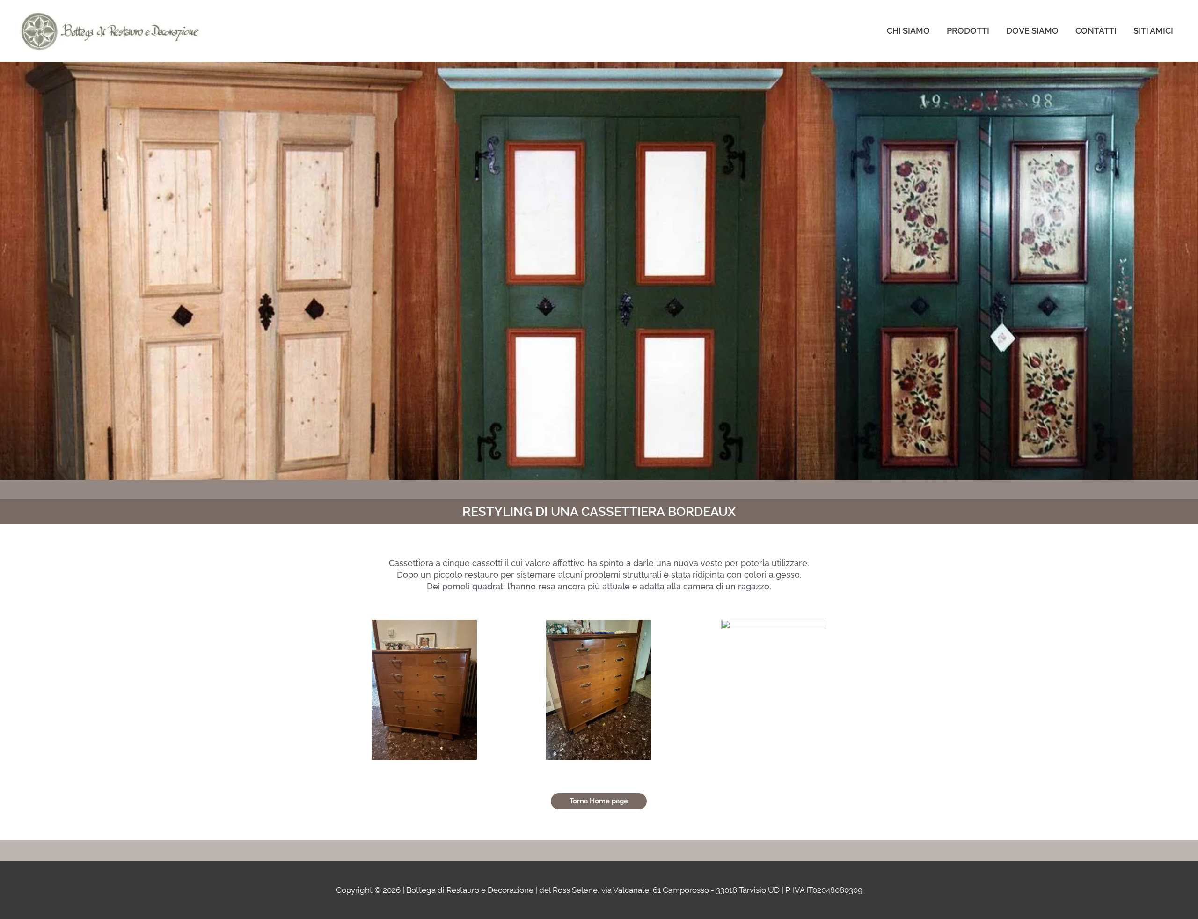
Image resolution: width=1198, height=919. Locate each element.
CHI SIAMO (908, 31)
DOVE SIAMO (1032, 31)
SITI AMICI (1153, 31)
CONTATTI (1096, 31)
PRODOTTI (968, 31)
